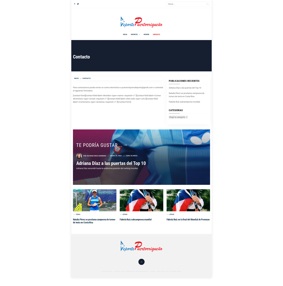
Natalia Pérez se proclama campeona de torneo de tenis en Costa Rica (186, 95)
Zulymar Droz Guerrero (96, 156)
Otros (125, 214)
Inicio (125, 34)
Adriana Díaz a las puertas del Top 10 (185, 88)
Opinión (146, 34)
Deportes (134, 34)
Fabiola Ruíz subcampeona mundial (184, 102)
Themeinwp (176, 271)
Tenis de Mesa (131, 156)
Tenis (78, 214)
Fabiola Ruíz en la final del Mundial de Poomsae (188, 219)
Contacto (156, 34)
